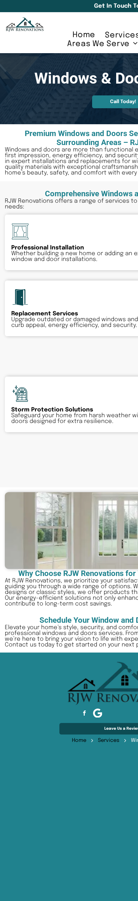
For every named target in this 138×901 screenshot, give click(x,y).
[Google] (97, 713)
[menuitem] (84, 35)
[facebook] (84, 713)
